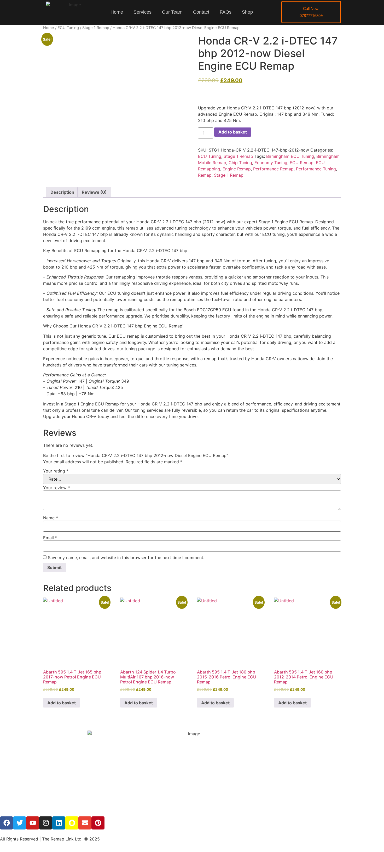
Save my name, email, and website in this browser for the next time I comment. (126, 557)
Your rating (55, 471)
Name (50, 518)
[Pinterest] (97, 822)
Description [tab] (62, 192)
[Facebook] (6, 822)
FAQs (225, 12)
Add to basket (232, 132)
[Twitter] (19, 822)
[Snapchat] (71, 822)
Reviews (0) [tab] (94, 192)
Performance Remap (273, 168)
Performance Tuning (316, 168)
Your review (56, 488)
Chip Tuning (240, 162)
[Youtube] (32, 822)
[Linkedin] (58, 822)
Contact (201, 12)
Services (142, 12)
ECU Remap (301, 162)
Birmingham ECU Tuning (290, 156)
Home (116, 12)
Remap (205, 175)
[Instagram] (45, 822)
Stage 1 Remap (95, 27)
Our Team (172, 12)
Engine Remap (237, 168)
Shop (247, 12)
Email (50, 538)
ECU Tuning (68, 27)
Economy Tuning (270, 162)
